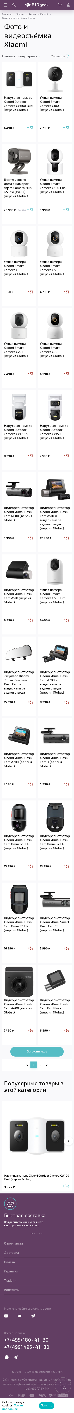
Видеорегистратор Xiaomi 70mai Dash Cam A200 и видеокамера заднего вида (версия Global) (55, 682)
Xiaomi (20, 14)
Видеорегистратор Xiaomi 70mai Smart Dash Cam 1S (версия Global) (55, 924)
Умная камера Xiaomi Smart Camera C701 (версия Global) (52, 349)
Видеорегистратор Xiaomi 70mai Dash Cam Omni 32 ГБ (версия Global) (19, 924)
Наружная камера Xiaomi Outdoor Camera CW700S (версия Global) (18, 432)
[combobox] (25, 56)
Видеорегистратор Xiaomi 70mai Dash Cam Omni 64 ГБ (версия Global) (55, 842)
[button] (68, 1141)
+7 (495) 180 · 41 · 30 (26, 1340)
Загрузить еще (37, 1051)
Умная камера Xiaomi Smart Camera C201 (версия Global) (16, 349)
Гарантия (11, 1271)
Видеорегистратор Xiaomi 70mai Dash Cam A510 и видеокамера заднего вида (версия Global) (55, 518)
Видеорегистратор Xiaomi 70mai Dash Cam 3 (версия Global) (55, 760)
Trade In (10, 1280)
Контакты (11, 1290)
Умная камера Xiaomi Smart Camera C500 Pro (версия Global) (53, 596)
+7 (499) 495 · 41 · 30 (26, 1347)
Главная (7, 14)
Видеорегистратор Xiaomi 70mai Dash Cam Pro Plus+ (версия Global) (55, 1006)
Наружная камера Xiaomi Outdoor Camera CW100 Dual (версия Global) (18, 103)
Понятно (46, 1405)
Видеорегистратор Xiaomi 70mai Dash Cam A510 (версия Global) (19, 596)
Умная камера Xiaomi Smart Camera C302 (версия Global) (16, 268)
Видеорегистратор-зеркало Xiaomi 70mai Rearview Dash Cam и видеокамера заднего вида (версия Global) (19, 682)
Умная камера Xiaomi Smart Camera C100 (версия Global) (52, 103)
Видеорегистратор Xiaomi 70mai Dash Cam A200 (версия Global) (19, 760)
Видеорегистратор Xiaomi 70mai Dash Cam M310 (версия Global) (19, 514)
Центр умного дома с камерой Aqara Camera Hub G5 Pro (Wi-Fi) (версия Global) (18, 187)
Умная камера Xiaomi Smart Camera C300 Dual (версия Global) (53, 185)
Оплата (9, 1262)
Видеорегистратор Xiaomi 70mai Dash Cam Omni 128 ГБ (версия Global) (19, 842)
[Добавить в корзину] (30, 128)
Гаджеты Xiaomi (38, 14)
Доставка (11, 1252)
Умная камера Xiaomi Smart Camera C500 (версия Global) (52, 268)
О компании (13, 1243)
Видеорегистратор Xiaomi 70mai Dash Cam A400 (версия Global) (19, 1006)
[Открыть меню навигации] (5, 4)
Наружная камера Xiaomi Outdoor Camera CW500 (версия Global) (54, 432)
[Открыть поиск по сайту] (14, 4)
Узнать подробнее (13, 1407)
